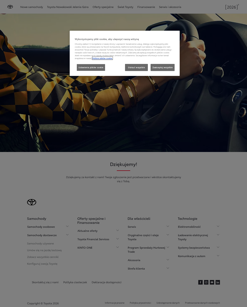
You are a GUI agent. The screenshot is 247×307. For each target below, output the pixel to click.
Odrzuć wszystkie (136, 67)
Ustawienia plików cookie (90, 67)
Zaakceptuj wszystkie (162, 67)
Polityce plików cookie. (102, 58)
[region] (125, 53)
